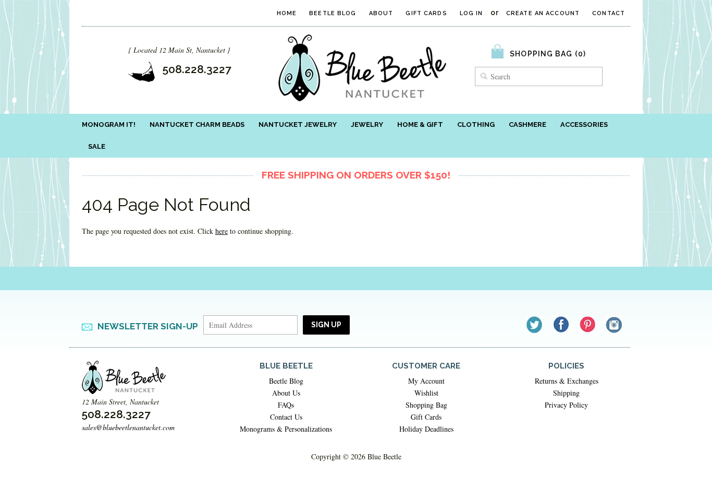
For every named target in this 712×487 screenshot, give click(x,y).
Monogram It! (109, 124)
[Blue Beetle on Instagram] (615, 324)
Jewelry (367, 124)
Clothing (476, 124)
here (221, 231)
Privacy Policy (566, 405)
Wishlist (426, 393)
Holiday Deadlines (426, 429)
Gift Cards (426, 13)
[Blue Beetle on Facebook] (562, 324)
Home (287, 13)
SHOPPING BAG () (548, 54)
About (381, 13)
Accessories (584, 124)
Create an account (543, 13)
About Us (286, 393)
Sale (96, 146)
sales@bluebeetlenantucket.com (128, 427)
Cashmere (527, 124)
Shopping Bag (426, 405)
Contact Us (286, 417)
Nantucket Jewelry (298, 124)
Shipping (566, 393)
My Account (426, 381)
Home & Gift (420, 124)
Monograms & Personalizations (286, 429)
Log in (471, 13)
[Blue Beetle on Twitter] (535, 324)
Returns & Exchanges (566, 381)
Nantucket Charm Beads (197, 124)
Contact (608, 13)
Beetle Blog (332, 13)
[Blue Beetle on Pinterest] (588, 324)
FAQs (286, 405)
